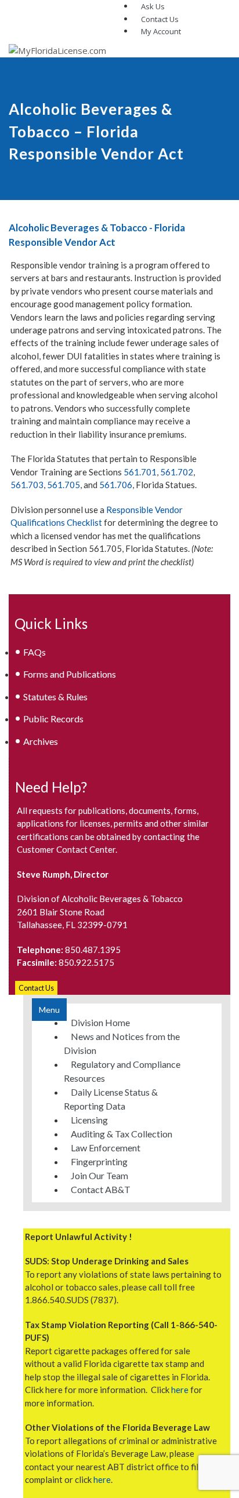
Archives (40, 741)
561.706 (115, 484)
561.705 (63, 484)
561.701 (140, 472)
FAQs (34, 651)
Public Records (53, 718)
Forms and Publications (69, 673)
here (180, 1389)
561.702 (176, 472)
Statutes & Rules (55, 696)
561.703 (27, 484)
